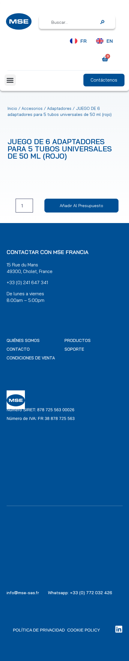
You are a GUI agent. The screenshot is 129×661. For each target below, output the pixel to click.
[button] (10, 80)
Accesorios (32, 108)
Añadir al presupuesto (81, 205)
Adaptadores (59, 108)
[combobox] (73, 22)
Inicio (12, 108)
